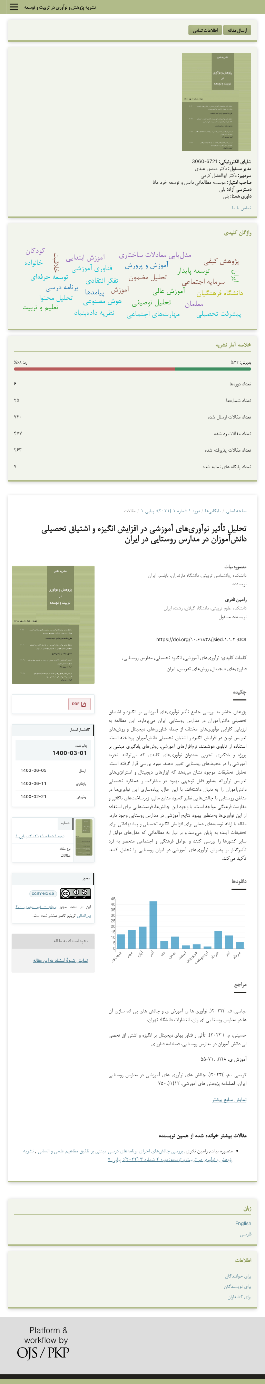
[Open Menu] (14, 7)
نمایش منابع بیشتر (229, 1100)
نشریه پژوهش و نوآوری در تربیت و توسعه (60, 7)
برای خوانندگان (238, 1276)
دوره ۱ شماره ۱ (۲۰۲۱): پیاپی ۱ (170, 510)
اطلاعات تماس (205, 30)
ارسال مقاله (237, 30)
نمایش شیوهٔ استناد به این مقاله (60, 960)
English (243, 1223)
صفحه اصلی (236, 510)
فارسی (245, 1233)
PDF (75, 703)
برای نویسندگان (237, 1286)
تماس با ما (241, 207)
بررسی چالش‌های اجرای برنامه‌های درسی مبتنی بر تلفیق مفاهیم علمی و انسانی (109, 1150)
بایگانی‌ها (212, 510)
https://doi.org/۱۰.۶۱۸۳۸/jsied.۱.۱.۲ (195, 639)
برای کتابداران (239, 1296)
